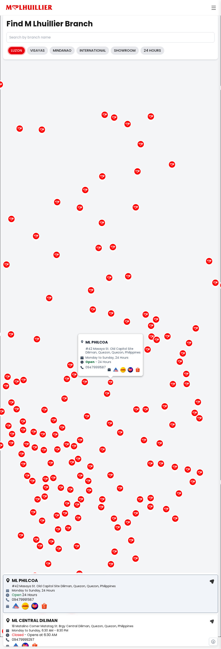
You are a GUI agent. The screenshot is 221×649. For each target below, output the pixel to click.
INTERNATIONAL (93, 50)
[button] (74, 446)
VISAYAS (37, 50)
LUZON (16, 50)
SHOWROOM (125, 50)
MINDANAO (62, 50)
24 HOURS (152, 50)
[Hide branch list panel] (213, 642)
